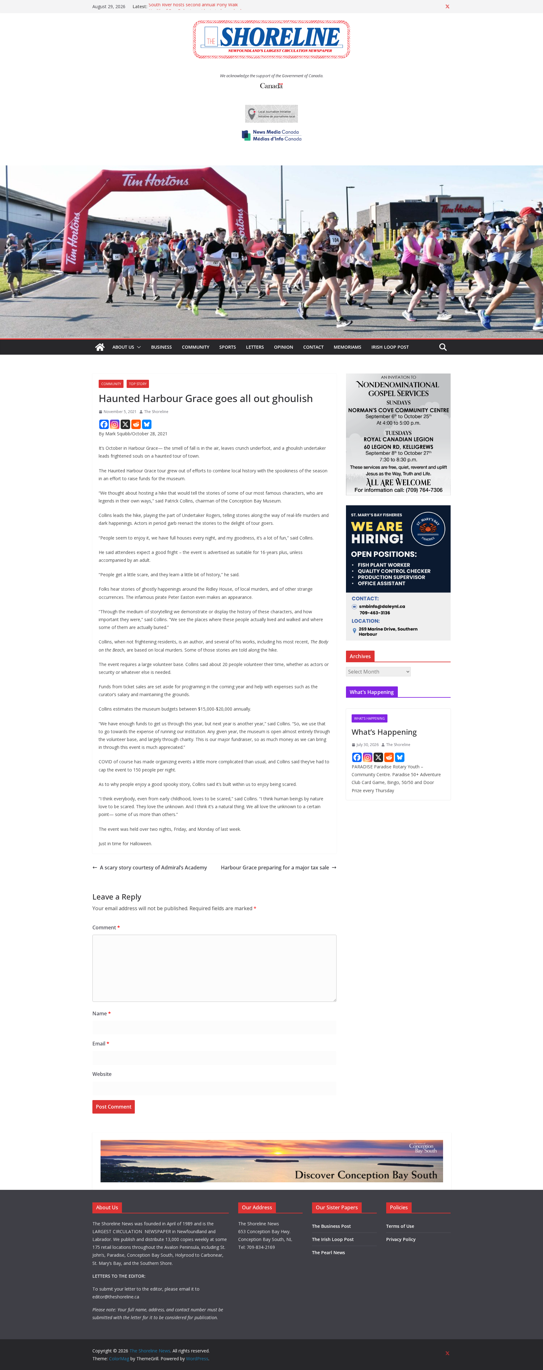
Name (101, 1013)
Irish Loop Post (390, 347)
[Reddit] (136, 424)
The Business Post (331, 1226)
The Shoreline (156, 411)
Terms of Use (400, 1226)
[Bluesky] (146, 424)
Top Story (137, 384)
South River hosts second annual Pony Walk (193, 6)
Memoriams (347, 347)
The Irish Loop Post (333, 1239)
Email (100, 1043)
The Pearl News (328, 1252)
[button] (137, 347)
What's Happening (369, 718)
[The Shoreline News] (271, 169)
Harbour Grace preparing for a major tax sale (275, 867)
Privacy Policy (401, 1239)
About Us (123, 347)
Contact (313, 347)
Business (161, 347)
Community (195, 347)
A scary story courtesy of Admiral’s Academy (153, 867)
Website (102, 1074)
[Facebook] (104, 424)
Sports (227, 347)
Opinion (283, 347)
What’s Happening (384, 732)
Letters (255, 347)
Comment (106, 927)
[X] (125, 424)
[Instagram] (114, 424)
